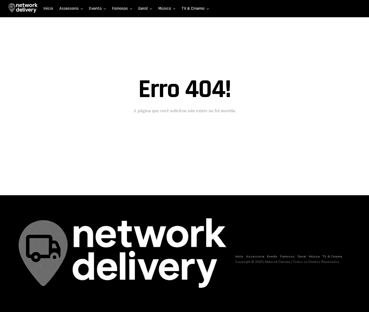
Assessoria (69, 8)
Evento (95, 8)
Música (164, 8)
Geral (143, 8)
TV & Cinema (193, 8)
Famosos (120, 8)
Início (48, 8)
